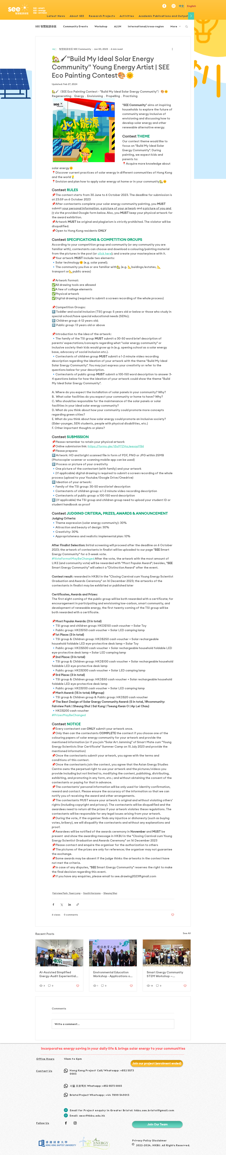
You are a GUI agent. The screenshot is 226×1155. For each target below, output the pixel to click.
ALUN (117, 26)
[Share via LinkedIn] (69, 904)
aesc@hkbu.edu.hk (92, 1115)
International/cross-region (146, 26)
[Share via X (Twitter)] (61, 904)
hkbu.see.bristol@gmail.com (154, 1110)
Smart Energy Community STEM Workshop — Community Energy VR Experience (165, 974)
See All (187, 933)
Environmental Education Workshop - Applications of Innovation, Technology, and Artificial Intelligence (113, 974)
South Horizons (92, 893)
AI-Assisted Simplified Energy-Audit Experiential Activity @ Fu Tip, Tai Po (57, 974)
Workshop (100, 26)
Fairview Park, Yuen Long (66, 893)
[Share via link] (77, 904)
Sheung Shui (110, 893)
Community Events (75, 26)
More (173, 26)
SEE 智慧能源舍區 (45, 26)
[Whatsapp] (66, 1071)
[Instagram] (174, 6)
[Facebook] (164, 6)
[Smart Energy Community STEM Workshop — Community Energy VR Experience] (167, 953)
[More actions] (172, 49)
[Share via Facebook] (53, 904)
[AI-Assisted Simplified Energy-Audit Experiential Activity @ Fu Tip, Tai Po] (59, 953)
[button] (102, 16)
